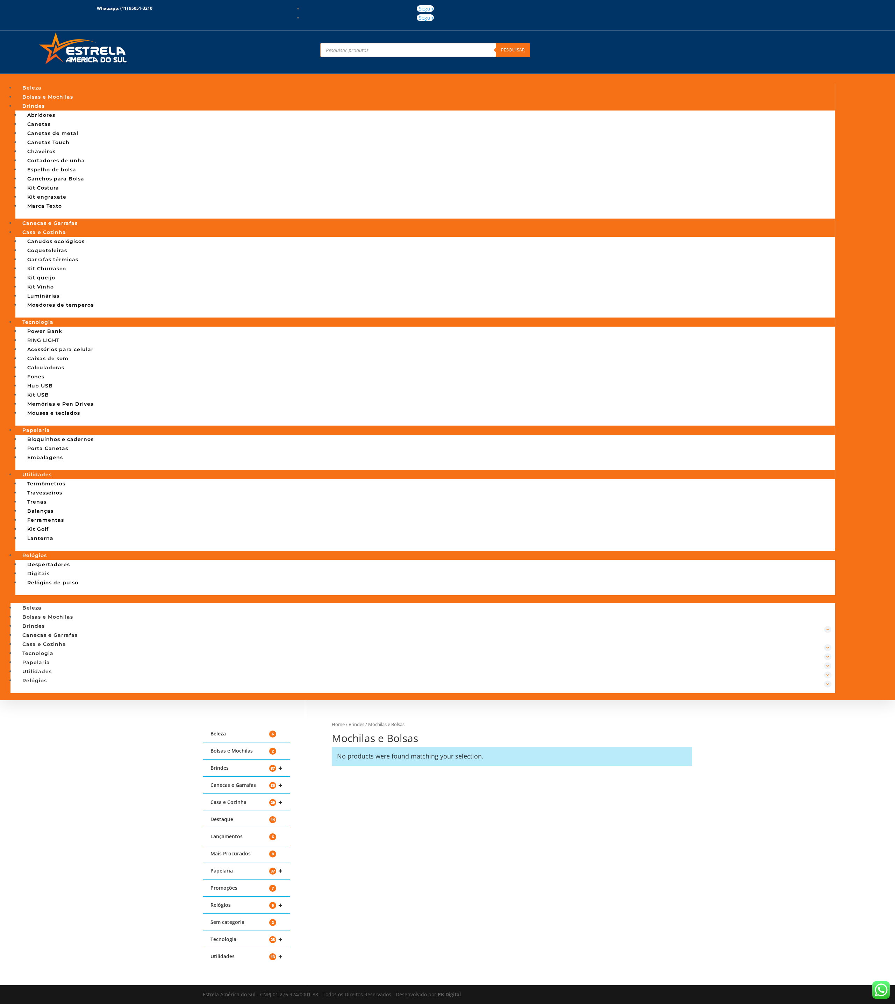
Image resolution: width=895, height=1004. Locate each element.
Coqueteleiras (47, 250)
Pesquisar (513, 50)
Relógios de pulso (52, 582)
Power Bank (44, 331)
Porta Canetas (47, 448)
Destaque (242, 819)
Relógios (34, 555)
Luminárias (43, 296)
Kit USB (38, 395)
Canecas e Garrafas (50, 223)
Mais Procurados (242, 853)
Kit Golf (38, 529)
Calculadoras (45, 367)
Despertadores (48, 564)
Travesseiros (44, 493)
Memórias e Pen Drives (60, 404)
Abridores (41, 115)
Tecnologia (37, 322)
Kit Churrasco (46, 268)
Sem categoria (242, 922)
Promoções (242, 887)
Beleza (32, 88)
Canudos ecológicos (56, 241)
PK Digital (449, 994)
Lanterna (40, 538)
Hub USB (40, 386)
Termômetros (46, 483)
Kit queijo (41, 278)
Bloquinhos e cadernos (60, 439)
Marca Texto (44, 206)
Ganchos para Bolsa (55, 179)
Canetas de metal (52, 133)
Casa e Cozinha (44, 232)
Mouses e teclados (53, 413)
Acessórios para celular (60, 349)
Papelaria (36, 430)
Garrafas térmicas (52, 259)
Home (338, 724)
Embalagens (45, 457)
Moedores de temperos (60, 305)
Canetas (39, 124)
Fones (35, 376)
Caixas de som (48, 358)
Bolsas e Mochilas (47, 97)
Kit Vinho (40, 287)
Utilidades (37, 474)
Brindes (33, 106)
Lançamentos (242, 836)
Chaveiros (41, 151)
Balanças (40, 511)
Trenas (36, 502)
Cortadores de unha (56, 160)
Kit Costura (43, 188)
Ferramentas (45, 520)
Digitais (38, 573)
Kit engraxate (46, 197)
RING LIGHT (43, 340)
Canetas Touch (48, 142)
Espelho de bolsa (51, 169)
